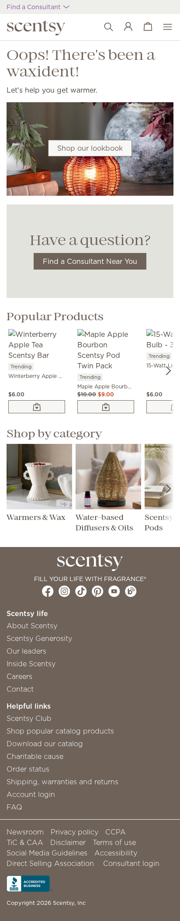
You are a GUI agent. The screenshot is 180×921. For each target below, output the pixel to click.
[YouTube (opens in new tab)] (114, 591)
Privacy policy (74, 832)
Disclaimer (68, 842)
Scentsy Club (29, 718)
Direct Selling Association (50, 863)
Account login (31, 794)
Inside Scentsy (31, 663)
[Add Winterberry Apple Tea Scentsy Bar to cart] (36, 406)
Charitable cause (35, 756)
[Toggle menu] (163, 27)
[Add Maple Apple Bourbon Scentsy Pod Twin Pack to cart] (105, 406)
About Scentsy (32, 625)
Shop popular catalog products (60, 731)
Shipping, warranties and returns (62, 781)
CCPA (115, 832)
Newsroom (25, 832)
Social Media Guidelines (47, 853)
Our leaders (26, 651)
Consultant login (131, 863)
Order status (28, 769)
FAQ (14, 807)
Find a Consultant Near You (90, 261)
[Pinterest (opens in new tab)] (97, 591)
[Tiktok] (81, 591)
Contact (20, 689)
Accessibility (115, 853)
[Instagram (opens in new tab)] (64, 591)
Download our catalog (45, 743)
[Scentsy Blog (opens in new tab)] (131, 591)
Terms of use (114, 842)
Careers (19, 676)
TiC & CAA (25, 842)
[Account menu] (124, 27)
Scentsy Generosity (39, 638)
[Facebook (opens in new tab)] (48, 591)
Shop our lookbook (90, 148)
